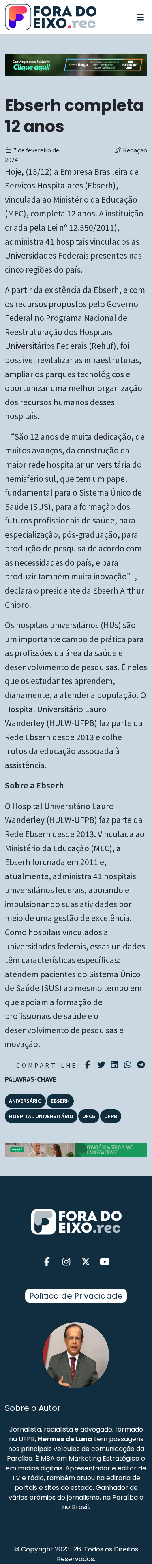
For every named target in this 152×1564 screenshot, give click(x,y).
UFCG (88, 1116)
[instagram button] (66, 1262)
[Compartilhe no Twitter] (102, 1065)
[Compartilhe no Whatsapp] (129, 1064)
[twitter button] (86, 1262)
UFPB (110, 1116)
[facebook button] (47, 1262)
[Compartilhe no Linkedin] (115, 1065)
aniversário (25, 1100)
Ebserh (60, 1100)
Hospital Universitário (41, 1116)
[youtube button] (105, 1262)
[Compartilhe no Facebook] (89, 1065)
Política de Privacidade (76, 1295)
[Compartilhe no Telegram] (142, 1065)
